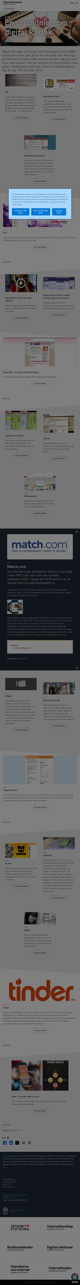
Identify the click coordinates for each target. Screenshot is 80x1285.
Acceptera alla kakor (21, 211)
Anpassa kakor (59, 211)
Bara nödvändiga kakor (41, 211)
